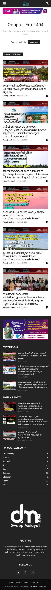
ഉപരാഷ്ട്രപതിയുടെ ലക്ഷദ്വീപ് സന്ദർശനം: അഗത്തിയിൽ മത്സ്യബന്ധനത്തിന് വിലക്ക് (22, 256)
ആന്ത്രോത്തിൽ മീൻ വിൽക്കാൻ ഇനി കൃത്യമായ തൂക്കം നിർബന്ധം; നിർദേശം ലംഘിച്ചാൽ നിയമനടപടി (25, 174)
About (18, 582)
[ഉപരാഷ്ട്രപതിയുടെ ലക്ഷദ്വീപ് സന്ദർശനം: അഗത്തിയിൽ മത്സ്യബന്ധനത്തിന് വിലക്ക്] (25, 238)
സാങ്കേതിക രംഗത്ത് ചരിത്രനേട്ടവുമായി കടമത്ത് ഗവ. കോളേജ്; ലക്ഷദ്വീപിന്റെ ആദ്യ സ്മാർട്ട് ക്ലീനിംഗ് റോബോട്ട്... (24, 298)
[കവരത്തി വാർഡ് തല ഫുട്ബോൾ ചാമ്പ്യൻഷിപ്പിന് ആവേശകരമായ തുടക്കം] (25, 71)
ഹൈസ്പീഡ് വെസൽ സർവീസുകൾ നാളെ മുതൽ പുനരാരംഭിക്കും (30, 434)
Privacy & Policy (36, 582)
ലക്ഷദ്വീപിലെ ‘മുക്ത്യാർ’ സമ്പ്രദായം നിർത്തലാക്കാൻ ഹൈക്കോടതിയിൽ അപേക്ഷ (30, 406)
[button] (4, 3)
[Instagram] (25, 572)
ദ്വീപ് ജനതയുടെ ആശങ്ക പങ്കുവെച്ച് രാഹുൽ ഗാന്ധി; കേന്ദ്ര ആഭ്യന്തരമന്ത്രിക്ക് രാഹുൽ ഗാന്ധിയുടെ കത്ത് (24, 131)
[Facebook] (18, 572)
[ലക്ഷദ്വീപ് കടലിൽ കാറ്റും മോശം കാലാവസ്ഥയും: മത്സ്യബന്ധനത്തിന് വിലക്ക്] (25, 197)
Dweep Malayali (9, 181)
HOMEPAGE (34, 42)
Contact (26, 582)
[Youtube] (32, 572)
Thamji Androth (9, 96)
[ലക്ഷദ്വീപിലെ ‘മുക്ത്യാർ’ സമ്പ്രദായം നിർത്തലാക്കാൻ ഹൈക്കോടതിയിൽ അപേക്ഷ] (9, 406)
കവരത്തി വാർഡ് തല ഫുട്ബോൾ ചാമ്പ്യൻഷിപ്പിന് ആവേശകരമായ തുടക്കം (24, 89)
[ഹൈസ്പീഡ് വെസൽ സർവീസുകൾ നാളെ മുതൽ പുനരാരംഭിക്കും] (9, 435)
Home (11, 582)
